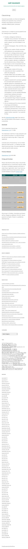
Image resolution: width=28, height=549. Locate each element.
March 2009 (4, 514)
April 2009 (4, 512)
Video (5, 369)
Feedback (17, 357)
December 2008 (5, 519)
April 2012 (4, 460)
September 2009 (5, 503)
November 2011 (5, 469)
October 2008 (5, 523)
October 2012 (5, 449)
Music (4, 360)
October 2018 (5, 390)
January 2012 (4, 465)
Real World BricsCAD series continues (10, 299)
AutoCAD (9, 344)
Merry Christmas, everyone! (8, 303)
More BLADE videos (6, 298)
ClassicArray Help (10, 117)
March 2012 (4, 462)
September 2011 (5, 473)
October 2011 (5, 471)
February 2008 (5, 537)
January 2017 (4, 426)
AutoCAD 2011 (21, 346)
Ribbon (22, 363)
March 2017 (4, 422)
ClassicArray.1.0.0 (6, 155)
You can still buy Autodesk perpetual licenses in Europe (14, 237)
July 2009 (4, 507)
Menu (14, 9)
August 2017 (4, 413)
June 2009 (4, 508)
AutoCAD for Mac (6, 347)
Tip (4, 366)
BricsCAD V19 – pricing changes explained (11, 319)
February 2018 (5, 405)
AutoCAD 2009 (9, 346)
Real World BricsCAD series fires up (9, 301)
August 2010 (4, 487)
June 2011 (4, 476)
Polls (5, 363)
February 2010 (5, 498)
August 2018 (4, 394)
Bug (23, 353)
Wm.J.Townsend (5, 271)
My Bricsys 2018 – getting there (9, 323)
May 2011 (4, 478)
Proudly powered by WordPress (8, 546)
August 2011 (4, 474)
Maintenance (17, 359)
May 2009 (4, 510)
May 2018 (4, 399)
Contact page (19, 171)
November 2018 (5, 388)
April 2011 (4, 480)
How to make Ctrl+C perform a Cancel (10, 240)
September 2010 (5, 485)
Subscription (19, 365)
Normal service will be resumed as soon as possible (13, 317)
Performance (5, 361)
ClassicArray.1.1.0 (6, 130)
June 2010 (4, 490)
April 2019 (4, 379)
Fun (23, 357)
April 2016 (4, 442)
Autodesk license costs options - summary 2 (11, 247)
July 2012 (4, 455)
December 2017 (5, 408)
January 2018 (4, 406)
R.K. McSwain (5, 260)
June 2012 (4, 456)
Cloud (20, 354)
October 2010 (5, 483)
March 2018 (4, 403)
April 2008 (4, 533)
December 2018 (5, 387)
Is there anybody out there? (15, 260)
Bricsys (16, 353)
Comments (5, 355)
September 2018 (5, 392)
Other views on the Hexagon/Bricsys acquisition (12, 324)
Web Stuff (18, 369)
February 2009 (5, 515)
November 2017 (5, 410)
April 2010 (4, 494)
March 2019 (4, 381)
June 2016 (4, 439)
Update (10, 366)
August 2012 (4, 453)
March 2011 (4, 481)
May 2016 (4, 440)
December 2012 (5, 446)
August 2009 (4, 505)
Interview (21, 358)
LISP (10, 359)
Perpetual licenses (15, 361)
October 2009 (5, 501)
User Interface (8, 368)
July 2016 (4, 437)
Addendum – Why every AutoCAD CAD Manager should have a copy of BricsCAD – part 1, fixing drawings (12, 306)
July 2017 (4, 415)
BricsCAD (7, 352)
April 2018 (4, 401)
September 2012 (5, 451)
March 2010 (4, 496)
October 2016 (5, 431)
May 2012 (4, 458)
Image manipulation (11, 358)
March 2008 (4, 535)
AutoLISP (16, 351)
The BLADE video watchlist (7, 294)
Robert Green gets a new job (8, 296)
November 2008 (5, 521)
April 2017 (4, 421)
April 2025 (4, 378)
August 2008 (4, 526)
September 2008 (5, 524)
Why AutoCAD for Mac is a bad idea (15, 272)
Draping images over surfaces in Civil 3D (16, 262)
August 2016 (4, 435)
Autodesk (9, 349)
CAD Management (6, 354)
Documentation (5, 356)
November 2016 (5, 430)
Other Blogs (18, 360)
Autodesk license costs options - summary (11, 246)
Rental (16, 363)
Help (4, 358)
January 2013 (4, 444)
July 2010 (4, 489)
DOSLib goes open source (7, 315)
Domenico (4, 265)
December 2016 (5, 428)
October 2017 (5, 412)
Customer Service (16, 355)
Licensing (5, 359)
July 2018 (4, 396)
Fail (12, 357)
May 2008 (4, 532)
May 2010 (4, 492)
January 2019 (4, 385)
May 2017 (4, 419)
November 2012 (5, 447)
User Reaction (19, 368)
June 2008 (4, 530)
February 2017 (5, 424)
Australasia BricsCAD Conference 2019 (10, 292)
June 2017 (4, 417)
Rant (11, 363)
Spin (11, 365)
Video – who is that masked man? (9, 310)
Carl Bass (14, 354)
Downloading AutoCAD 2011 (8, 238)
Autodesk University (7, 351)
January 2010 (4, 499)
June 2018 (4, 397)
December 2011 (5, 467)
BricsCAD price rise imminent (8, 321)
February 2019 (5, 383)
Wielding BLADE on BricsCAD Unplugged (10, 312)
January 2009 (4, 517)
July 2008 (4, 528)
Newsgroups (10, 360)
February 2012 (5, 464)
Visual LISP (11, 369)
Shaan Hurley (5, 365)
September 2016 (5, 433)
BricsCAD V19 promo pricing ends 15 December (12, 314)
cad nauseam (14, 3)
